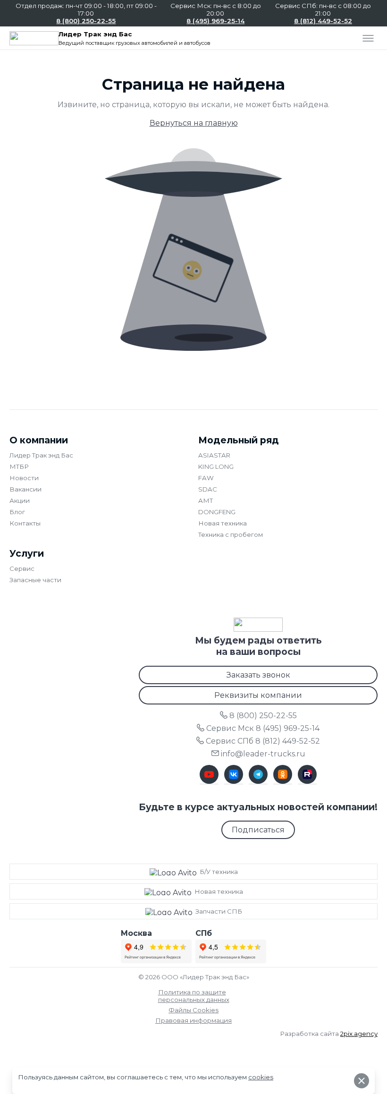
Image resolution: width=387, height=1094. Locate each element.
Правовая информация (193, 1020)
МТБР (19, 466)
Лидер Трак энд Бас (41, 455)
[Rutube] (307, 774)
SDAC (207, 489)
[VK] (233, 774)
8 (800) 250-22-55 (86, 21)
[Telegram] (258, 774)
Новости (24, 478)
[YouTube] (209, 774)
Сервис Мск (263, 728)
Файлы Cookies (193, 1010)
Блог (17, 512)
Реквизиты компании (258, 695)
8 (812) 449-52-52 (323, 21)
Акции (19, 500)
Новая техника (222, 523)
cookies (260, 1077)
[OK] (282, 774)
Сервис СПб (263, 741)
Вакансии (25, 489)
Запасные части (35, 580)
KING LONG (216, 466)
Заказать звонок (258, 674)
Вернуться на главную (194, 123)
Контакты (25, 523)
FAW (206, 478)
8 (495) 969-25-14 (215, 21)
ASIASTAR (214, 455)
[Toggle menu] (368, 38)
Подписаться (258, 829)
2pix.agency (359, 1033)
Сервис (21, 568)
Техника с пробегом (230, 534)
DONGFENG (217, 512)
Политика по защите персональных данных (193, 995)
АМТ (205, 500)
